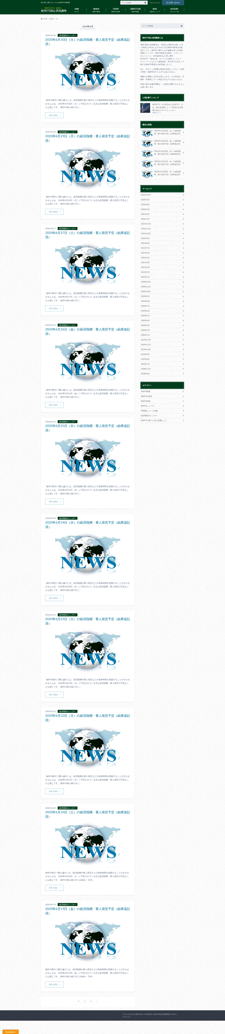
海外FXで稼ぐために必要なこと (154, 420)
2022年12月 (146, 195)
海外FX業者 (96, 9)
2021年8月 (145, 243)
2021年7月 (145, 248)
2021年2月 (145, 272)
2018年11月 (146, 369)
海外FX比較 (135, 9)
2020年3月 (145, 325)
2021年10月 (146, 233)
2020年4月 (145, 320)
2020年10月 (146, 291)
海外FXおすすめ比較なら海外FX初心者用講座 (152, 1014)
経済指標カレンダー (149, 415)
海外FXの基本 (115, 9)
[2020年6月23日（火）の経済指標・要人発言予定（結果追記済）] (87, 673)
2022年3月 (145, 209)
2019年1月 (145, 364)
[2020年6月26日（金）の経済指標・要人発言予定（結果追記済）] (87, 383)
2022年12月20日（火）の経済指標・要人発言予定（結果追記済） (168, 173)
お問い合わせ (174, 2)
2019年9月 (145, 354)
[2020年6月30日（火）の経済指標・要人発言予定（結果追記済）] (87, 93)
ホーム (77, 9)
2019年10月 (146, 349)
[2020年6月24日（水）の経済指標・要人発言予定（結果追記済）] (87, 576)
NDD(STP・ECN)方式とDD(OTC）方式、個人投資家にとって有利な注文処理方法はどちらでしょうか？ (167, 107)
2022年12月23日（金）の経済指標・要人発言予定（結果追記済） (168, 142)
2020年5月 (145, 315)
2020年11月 (146, 287)
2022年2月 (145, 214)
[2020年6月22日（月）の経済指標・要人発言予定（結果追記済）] (87, 769)
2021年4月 (145, 262)
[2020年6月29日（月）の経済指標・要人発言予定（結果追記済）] (87, 190)
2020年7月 (145, 306)
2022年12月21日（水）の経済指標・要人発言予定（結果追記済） (168, 162)
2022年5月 (145, 200)
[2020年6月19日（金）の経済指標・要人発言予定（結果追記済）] (87, 962)
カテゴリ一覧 (174, 9)
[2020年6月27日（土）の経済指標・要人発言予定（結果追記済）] (87, 286)
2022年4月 (145, 204)
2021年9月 (145, 238)
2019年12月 (146, 340)
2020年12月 (146, 282)
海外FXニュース (155, 9)
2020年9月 (145, 296)
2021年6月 (145, 253)
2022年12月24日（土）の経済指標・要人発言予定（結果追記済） (168, 132)
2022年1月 (145, 219)
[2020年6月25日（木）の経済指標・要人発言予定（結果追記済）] (87, 479)
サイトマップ (155, 3)
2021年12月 (146, 224)
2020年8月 (145, 301)
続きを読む (53, 115)
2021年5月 (145, 258)
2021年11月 (146, 229)
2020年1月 (145, 335)
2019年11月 (146, 344)
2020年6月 (145, 311)
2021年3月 (145, 267)
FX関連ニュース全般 (149, 411)
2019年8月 (145, 359)
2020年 (51, 19)
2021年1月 (145, 277)
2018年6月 (145, 373)
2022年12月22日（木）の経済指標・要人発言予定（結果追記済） (168, 152)
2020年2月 (145, 330)
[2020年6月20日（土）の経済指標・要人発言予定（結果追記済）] (87, 866)
